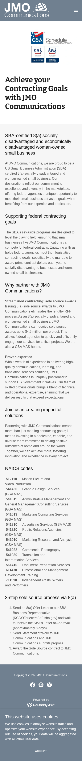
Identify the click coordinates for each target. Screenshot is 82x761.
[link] (26, 10)
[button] (76, 10)
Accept (41, 750)
